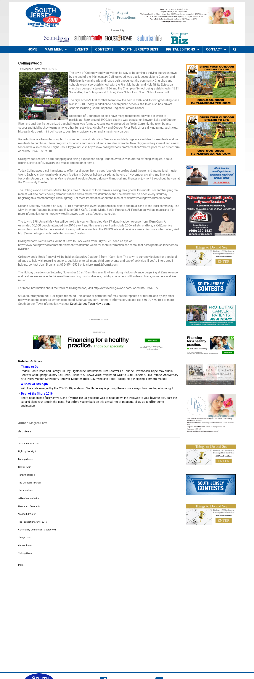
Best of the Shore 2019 (37, 393)
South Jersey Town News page (90, 303)
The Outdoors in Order (29, 482)
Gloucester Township (29, 506)
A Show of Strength (34, 384)
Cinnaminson (25, 545)
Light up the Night (27, 451)
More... (21, 565)
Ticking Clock (25, 553)
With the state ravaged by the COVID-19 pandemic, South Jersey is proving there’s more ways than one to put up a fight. (97, 388)
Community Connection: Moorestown (37, 529)
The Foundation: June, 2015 (32, 522)
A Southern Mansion (28, 443)
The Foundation (26, 490)
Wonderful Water (27, 514)
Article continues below (99, 320)
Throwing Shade (26, 475)
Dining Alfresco (26, 459)
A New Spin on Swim (28, 498)
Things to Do (29, 366)
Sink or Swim (24, 467)
